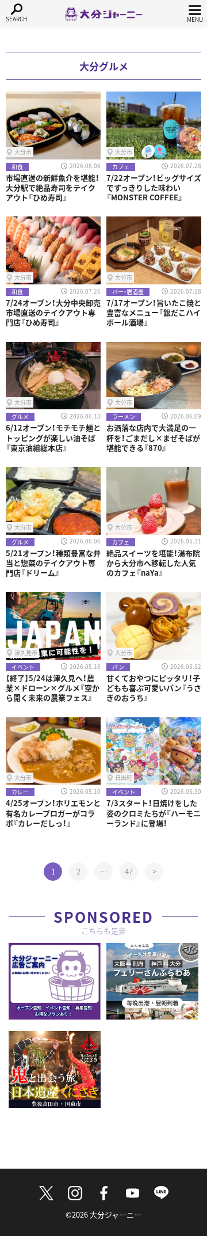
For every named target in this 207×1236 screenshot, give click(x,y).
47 (129, 871)
